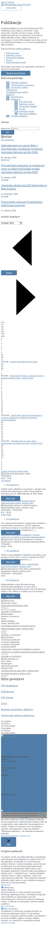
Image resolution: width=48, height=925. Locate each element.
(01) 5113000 (11, 766)
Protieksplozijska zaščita (17, 92)
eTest (4, 703)
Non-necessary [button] (8, 906)
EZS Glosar (7, 697)
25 (2, 439)
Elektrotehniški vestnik (16, 62)
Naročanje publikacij (28, 114)
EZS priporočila (12, 53)
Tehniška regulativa (19, 82)
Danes (9, 273)
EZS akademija (7, 140)
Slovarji (9, 60)
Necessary (9, 887)
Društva (9, 787)
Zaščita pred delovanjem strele (23, 362)
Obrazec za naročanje (15, 73)
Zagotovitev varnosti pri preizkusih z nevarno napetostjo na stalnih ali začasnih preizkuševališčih (21, 417)
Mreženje (10, 94)
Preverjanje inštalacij (15, 58)
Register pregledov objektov (17, 709)
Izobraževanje (17, 97)
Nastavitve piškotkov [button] (10, 836)
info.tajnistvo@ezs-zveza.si (21, 770)
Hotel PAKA (6, 515)
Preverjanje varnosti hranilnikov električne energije (22, 203)
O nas (8, 789)
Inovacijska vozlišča (19, 87)
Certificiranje (11, 90)
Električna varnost (14, 55)
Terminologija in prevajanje (22, 85)
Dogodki (4, 180)
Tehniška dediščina (19, 116)
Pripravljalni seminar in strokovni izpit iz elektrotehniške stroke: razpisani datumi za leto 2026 (23, 169)
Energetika (10, 799)
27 (2, 359)
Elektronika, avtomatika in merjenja (21, 804)
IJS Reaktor (6, 481)
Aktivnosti (5, 160)
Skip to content (7, 2)
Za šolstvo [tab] (5, 723)
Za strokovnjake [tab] (8, 726)
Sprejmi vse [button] (25, 836)
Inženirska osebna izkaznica (17, 715)
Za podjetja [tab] (6, 721)
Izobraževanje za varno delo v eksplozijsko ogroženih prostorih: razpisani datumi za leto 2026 (22, 149)
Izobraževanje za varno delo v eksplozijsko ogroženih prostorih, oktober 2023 (21, 442)
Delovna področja (14, 785)
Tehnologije (11, 806)
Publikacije (15, 99)
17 (2, 413)
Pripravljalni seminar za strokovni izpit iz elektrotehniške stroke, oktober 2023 (22, 377)
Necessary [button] (5, 885)
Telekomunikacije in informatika (19, 802)
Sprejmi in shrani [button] (8, 923)
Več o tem (10, 498)
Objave (9, 780)
